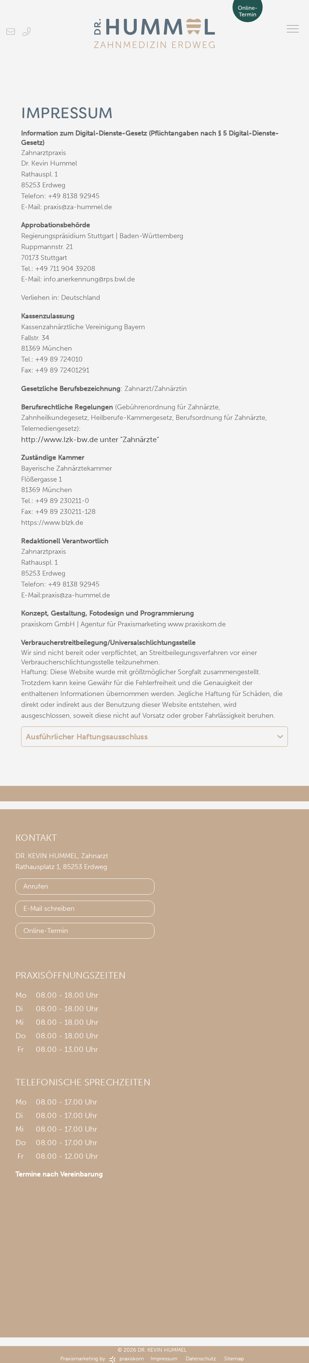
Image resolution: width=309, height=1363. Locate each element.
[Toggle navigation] (292, 29)
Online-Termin (45, 931)
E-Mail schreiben (49, 908)
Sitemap (234, 1358)
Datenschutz (201, 1358)
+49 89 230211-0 (62, 501)
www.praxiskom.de (197, 624)
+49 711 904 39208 (65, 268)
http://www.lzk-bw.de (59, 439)
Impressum (164, 1358)
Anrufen (35, 886)
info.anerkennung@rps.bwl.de (89, 279)
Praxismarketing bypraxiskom (102, 1358)
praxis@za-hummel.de (78, 207)
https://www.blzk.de (52, 522)
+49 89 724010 (59, 359)
